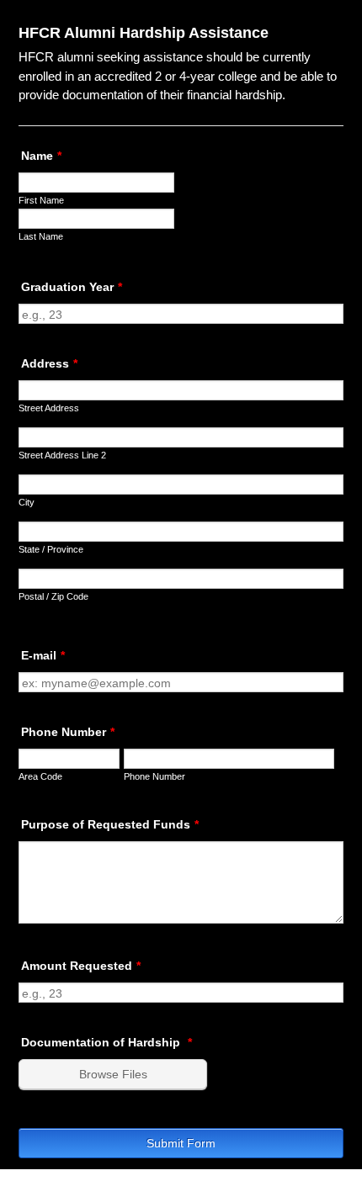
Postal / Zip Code (53, 596)
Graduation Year (71, 287)
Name (41, 155)
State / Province (51, 549)
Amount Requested (81, 965)
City (27, 502)
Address (49, 363)
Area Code (40, 776)
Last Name (41, 236)
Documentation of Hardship (106, 1042)
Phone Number (67, 732)
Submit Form (181, 1143)
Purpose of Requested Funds (110, 824)
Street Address (49, 408)
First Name (41, 200)
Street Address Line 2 (62, 455)
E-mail (43, 655)
